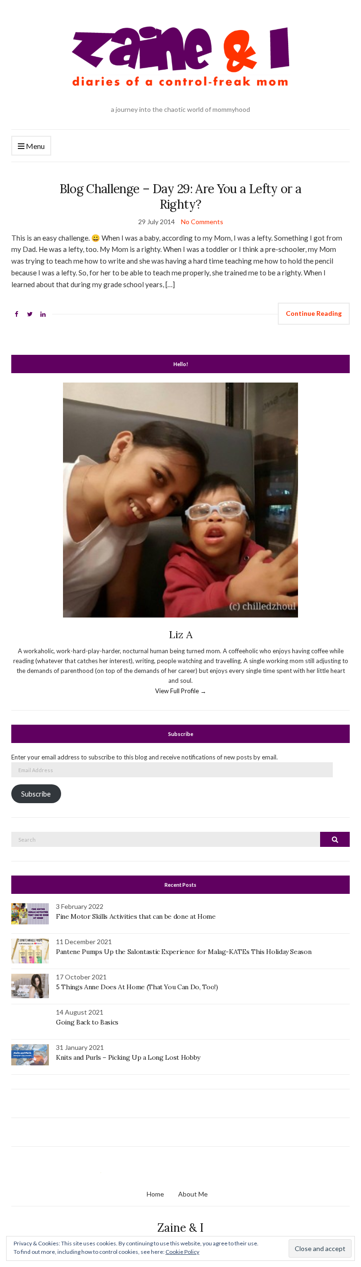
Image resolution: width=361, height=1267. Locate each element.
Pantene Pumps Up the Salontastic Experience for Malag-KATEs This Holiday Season (183, 951)
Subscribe (36, 794)
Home (155, 1194)
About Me (193, 1194)
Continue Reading (314, 313)
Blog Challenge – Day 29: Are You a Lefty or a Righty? (181, 196)
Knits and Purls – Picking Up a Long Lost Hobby (128, 1057)
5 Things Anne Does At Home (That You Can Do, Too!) (137, 987)
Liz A (181, 634)
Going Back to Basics (87, 1022)
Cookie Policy (182, 1251)
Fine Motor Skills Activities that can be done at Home (135, 916)
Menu (34, 145)
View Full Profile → (180, 691)
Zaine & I (180, 1227)
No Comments (202, 222)
